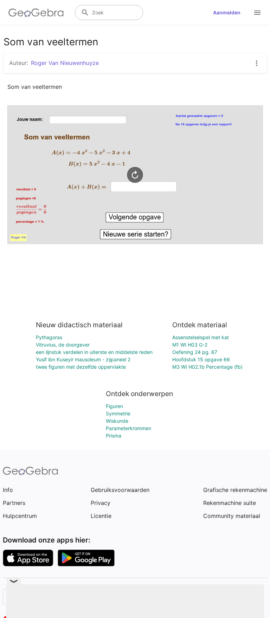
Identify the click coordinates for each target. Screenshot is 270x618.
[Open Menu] (257, 12)
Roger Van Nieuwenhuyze (65, 62)
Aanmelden (226, 12)
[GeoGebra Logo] (36, 12)
